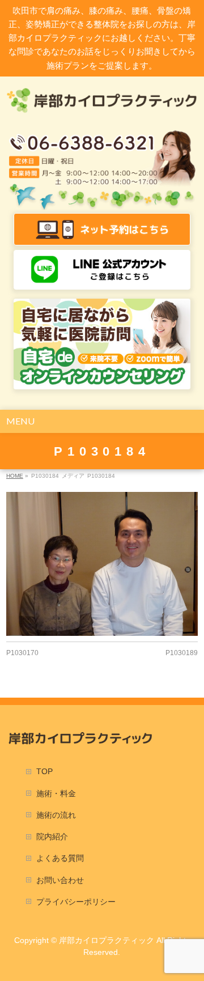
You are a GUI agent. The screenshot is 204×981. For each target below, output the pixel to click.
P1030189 (181, 653)
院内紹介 (52, 836)
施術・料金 (56, 793)
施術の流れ (56, 814)
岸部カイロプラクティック (106, 940)
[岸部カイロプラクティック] (102, 101)
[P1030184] (102, 564)
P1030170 (22, 653)
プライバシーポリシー (76, 901)
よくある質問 (60, 858)
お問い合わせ (60, 880)
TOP (44, 771)
